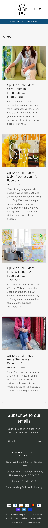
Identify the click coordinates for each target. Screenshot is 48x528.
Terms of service (18, 522)
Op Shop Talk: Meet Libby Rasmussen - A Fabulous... (21, 176)
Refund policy (21, 518)
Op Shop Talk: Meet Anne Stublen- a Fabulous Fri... (20, 359)
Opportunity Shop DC (22, 515)
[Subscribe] (39, 441)
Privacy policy (36, 518)
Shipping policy (33, 522)
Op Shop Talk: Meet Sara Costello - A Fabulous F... (20, 88)
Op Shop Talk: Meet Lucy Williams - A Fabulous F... (20, 271)
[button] (6, 9)
